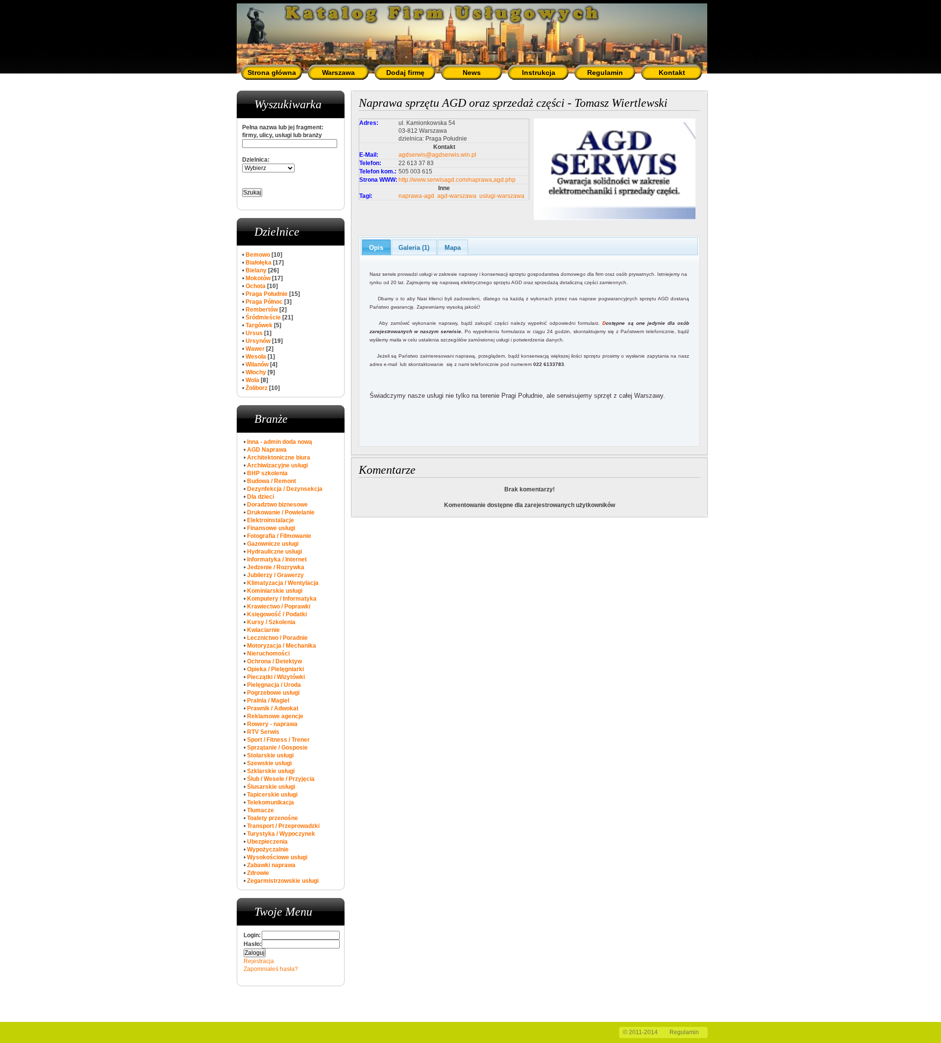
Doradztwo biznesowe (277, 504)
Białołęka (259, 262)
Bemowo (258, 254)
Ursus (254, 333)
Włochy (256, 372)
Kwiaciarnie (263, 630)
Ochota (256, 286)
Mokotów (258, 278)
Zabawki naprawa (271, 865)
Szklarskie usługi (271, 771)
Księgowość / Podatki (277, 614)
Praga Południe (267, 294)
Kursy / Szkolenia (271, 622)
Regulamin (605, 72)
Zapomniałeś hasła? (271, 969)
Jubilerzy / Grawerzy (275, 575)
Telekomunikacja (270, 802)
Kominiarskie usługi (274, 590)
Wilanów (257, 364)
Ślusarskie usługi (271, 786)
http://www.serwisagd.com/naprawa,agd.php (457, 179)
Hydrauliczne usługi (274, 551)
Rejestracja (259, 961)
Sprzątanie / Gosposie (277, 747)
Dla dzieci (260, 496)
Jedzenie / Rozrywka (275, 567)
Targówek (259, 325)
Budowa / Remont (271, 481)
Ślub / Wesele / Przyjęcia (281, 779)
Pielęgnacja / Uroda (274, 684)
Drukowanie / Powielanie (281, 512)
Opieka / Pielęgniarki (275, 669)
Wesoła (256, 356)
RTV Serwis (263, 731)
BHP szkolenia (267, 473)
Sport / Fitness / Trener (278, 739)
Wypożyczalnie (268, 849)
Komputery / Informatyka (282, 598)
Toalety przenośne (272, 818)
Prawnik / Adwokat (272, 708)
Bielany (256, 270)
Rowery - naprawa (272, 724)
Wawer (255, 348)
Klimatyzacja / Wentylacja (283, 583)
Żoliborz (257, 388)
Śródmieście (263, 317)
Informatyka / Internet (277, 559)
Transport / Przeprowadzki (283, 826)
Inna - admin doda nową (279, 441)
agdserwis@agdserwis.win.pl (437, 154)
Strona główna (272, 72)
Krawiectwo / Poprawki (278, 606)
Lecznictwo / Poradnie (277, 637)
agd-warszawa (456, 196)
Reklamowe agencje (275, 716)
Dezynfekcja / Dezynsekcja (284, 488)
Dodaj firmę (405, 72)
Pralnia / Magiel (268, 700)
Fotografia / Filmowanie (279, 536)
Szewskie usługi (269, 763)
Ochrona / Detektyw (274, 661)
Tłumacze (260, 810)
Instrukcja (538, 72)
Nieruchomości (268, 653)
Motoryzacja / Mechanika (281, 645)
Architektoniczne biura (278, 457)
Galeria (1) (413, 247)
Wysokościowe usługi (277, 857)
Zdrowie (258, 873)
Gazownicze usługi (272, 543)
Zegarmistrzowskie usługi (283, 880)
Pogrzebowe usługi (273, 692)
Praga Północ (264, 301)
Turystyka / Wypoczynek (281, 833)
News (472, 72)
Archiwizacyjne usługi (277, 465)
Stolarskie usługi (270, 755)
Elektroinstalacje (270, 520)
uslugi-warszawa (501, 196)
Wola (252, 380)
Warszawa (338, 72)
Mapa (453, 247)
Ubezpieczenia (267, 841)
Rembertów (262, 309)
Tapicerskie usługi (272, 794)
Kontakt (672, 72)
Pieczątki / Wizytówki (276, 677)
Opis (376, 247)
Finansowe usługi (271, 528)
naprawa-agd (416, 196)
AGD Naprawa (267, 449)
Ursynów (258, 341)
